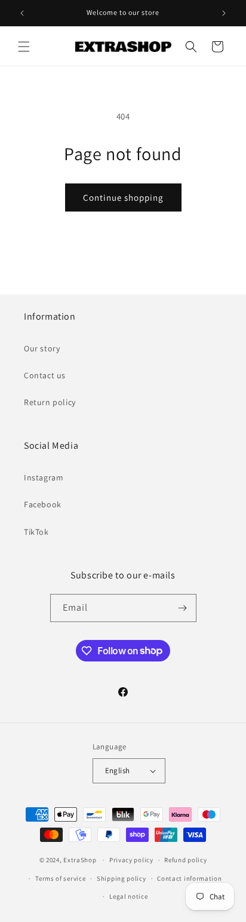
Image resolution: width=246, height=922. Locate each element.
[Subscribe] (183, 608)
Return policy (50, 402)
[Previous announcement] (22, 13)
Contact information (189, 878)
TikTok (36, 531)
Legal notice (128, 896)
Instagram (43, 477)
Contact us (45, 375)
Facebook (42, 504)
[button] (24, 46)
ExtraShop (79, 860)
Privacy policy (131, 860)
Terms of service (60, 878)
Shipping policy (121, 878)
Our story (42, 348)
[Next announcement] (224, 13)
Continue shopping (123, 197)
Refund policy (185, 860)
